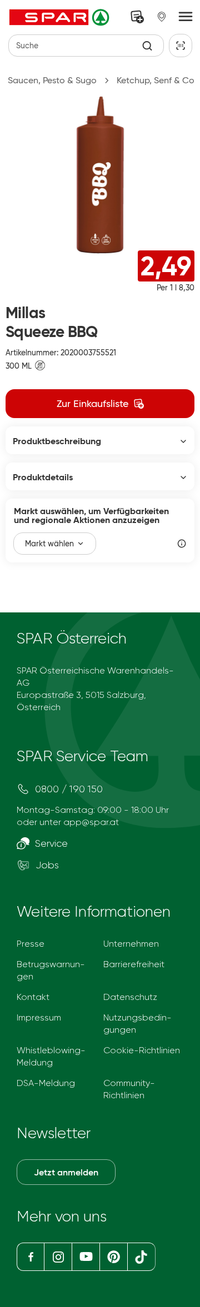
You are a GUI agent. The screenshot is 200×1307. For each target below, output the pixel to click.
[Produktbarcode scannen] (180, 45)
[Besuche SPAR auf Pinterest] (113, 1257)
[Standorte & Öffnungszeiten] (161, 16)
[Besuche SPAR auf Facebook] (30, 1257)
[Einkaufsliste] (137, 16)
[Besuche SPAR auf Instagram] (58, 1257)
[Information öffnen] (181, 543)
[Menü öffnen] (185, 17)
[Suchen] (147, 46)
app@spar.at (91, 822)
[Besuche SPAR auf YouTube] (85, 1257)
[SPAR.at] (60, 17)
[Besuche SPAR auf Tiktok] (141, 1257)
